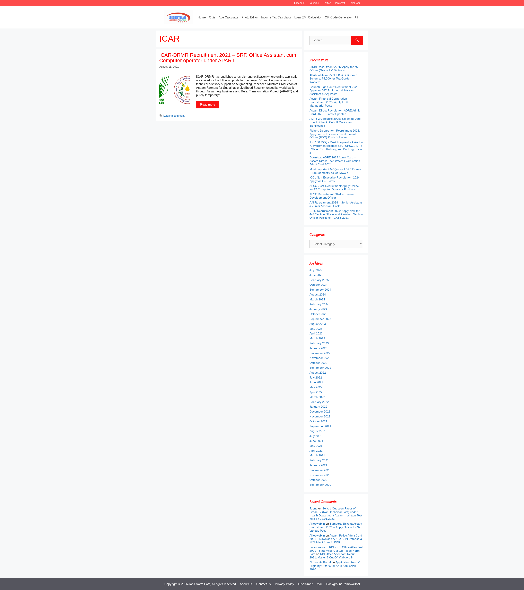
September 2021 (320, 426)
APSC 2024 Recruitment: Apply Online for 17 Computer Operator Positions (334, 187)
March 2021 (317, 455)
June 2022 (316, 382)
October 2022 (318, 362)
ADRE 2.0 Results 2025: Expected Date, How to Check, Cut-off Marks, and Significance (335, 122)
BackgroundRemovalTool (343, 584)
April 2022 (316, 392)
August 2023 (317, 323)
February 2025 (319, 280)
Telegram (354, 3)
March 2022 (317, 397)
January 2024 (318, 309)
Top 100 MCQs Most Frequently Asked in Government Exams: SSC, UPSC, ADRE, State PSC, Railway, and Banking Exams (336, 147)
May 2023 (315, 328)
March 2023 (317, 338)
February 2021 (319, 460)
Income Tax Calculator (276, 17)
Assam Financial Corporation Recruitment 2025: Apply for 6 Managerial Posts (328, 102)
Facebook (299, 3)
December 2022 (319, 353)
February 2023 (319, 343)
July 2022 (315, 377)
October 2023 (318, 314)
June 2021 (316, 440)
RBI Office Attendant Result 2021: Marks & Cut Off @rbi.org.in (332, 555)
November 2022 (319, 357)
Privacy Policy (284, 584)
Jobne (313, 508)
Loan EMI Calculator (308, 17)
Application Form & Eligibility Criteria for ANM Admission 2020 (334, 566)
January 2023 (318, 348)
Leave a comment (174, 115)
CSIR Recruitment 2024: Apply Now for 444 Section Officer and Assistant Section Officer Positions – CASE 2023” (336, 214)
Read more (207, 104)
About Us (246, 584)
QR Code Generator (338, 17)
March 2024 (317, 299)
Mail (319, 584)
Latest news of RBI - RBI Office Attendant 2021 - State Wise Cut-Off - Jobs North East (336, 551)
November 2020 (319, 475)
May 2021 (315, 445)
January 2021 (318, 465)
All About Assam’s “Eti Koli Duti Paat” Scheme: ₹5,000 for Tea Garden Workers (333, 79)
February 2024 (319, 304)
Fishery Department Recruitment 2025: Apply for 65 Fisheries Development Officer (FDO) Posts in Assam (334, 134)
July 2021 (315, 436)
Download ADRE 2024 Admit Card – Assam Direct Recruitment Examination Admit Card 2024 (334, 161)
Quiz (212, 17)
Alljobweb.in (317, 523)
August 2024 (317, 294)
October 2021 (318, 421)
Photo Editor (250, 17)
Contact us (263, 584)
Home (202, 17)
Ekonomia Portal (320, 562)
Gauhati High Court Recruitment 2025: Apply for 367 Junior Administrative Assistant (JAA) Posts (334, 90)
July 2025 (315, 270)
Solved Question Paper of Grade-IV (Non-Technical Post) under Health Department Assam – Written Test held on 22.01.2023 (335, 513)
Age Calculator (228, 17)
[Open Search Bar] (356, 17)
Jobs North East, (200, 584)
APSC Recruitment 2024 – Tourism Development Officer (332, 195)
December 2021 (319, 411)
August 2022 (317, 372)
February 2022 (319, 402)
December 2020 (319, 470)
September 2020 (320, 484)
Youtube (314, 3)
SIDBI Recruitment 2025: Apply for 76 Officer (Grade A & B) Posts (333, 68)
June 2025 (316, 275)
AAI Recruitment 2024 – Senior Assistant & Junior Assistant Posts (335, 204)
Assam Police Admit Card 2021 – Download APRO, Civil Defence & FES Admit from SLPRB (335, 539)
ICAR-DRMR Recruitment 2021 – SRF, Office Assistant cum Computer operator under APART (227, 58)
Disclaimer (305, 584)
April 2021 (316, 450)
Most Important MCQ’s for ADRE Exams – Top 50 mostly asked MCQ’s (335, 171)
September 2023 (320, 319)
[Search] (357, 40)
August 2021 (317, 431)
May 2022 (315, 387)
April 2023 (316, 333)
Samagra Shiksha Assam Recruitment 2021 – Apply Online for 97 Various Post (335, 527)
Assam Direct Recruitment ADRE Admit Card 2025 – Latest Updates (334, 112)
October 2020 (318, 479)
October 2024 (318, 284)
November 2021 (319, 416)
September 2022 (320, 367)
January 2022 (318, 406)
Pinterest (340, 3)
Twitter (327, 3)
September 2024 (320, 289)
